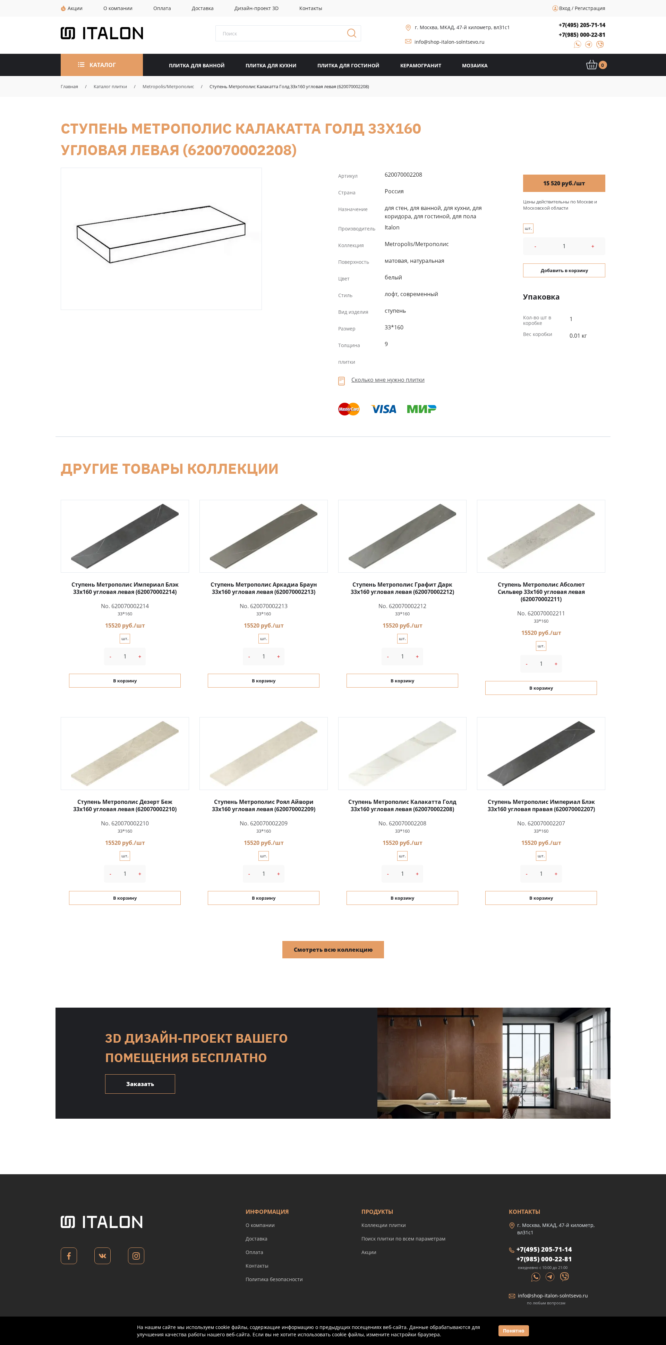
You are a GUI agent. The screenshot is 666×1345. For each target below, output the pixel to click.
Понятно (513, 1330)
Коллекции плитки (383, 1225)
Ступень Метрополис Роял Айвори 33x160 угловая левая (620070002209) (263, 805)
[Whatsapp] (536, 1276)
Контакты (257, 1265)
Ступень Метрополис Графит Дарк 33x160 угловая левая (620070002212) (402, 588)
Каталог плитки (110, 86)
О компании (260, 1225)
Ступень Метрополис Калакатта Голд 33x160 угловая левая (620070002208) (161, 234)
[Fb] (68, 1257)
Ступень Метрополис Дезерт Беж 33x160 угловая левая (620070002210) (125, 805)
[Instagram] (136, 1257)
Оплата (254, 1252)
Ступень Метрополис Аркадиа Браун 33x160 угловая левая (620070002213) (264, 588)
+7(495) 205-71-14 (582, 25)
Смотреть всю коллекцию (333, 949)
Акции (368, 1252)
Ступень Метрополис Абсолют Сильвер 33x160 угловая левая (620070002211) (541, 592)
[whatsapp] (575, 46)
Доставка (256, 1238)
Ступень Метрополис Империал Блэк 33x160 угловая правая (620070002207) (541, 805)
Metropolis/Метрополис (168, 86)
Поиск (354, 35)
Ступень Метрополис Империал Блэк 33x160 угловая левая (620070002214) (125, 588)
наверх (635, 1279)
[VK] (102, 1257)
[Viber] (597, 46)
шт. (528, 228)
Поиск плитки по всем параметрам (403, 1238)
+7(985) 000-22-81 (582, 35)
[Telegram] (587, 46)
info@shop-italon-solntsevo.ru (450, 42)
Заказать (140, 1084)
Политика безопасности (274, 1279)
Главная (69, 86)
